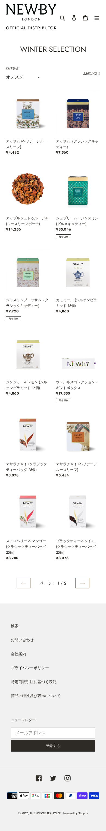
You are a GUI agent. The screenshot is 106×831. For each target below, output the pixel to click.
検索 (14, 626)
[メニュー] (96, 17)
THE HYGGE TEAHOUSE (45, 813)
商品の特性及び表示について (35, 695)
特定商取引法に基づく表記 (34, 682)
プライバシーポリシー (30, 668)
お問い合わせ (22, 640)
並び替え (12, 68)
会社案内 (18, 654)
